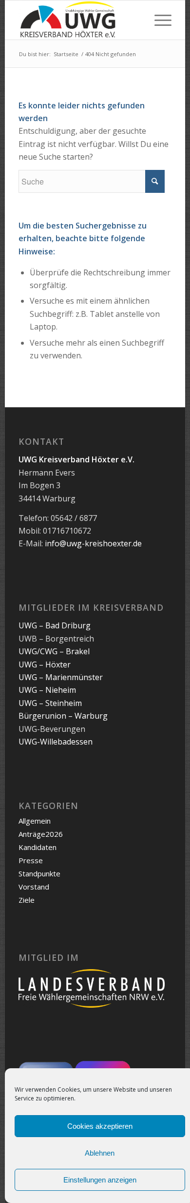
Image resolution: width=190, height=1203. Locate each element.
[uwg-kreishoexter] (80, 20)
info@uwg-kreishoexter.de (93, 543)
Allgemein (35, 821)
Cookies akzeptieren (100, 1126)
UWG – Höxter (45, 664)
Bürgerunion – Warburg (63, 715)
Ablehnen (99, 1153)
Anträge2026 (41, 834)
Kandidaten (38, 847)
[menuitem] (158, 20)
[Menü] (158, 20)
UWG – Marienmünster (61, 677)
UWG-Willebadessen (56, 741)
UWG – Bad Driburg (55, 625)
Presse (31, 860)
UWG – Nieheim (47, 689)
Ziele (27, 900)
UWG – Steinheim (50, 703)
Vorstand (34, 887)
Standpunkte (39, 873)
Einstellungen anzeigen (99, 1180)
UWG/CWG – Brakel (54, 651)
